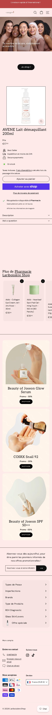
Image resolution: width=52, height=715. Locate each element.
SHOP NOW (26, 401)
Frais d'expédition (24, 170)
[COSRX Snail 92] (26, 432)
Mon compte (7, 640)
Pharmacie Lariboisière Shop (16, 273)
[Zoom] (41, 121)
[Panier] (41, 12)
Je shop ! (26, 67)
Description (8, 215)
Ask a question (9, 220)
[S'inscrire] (41, 568)
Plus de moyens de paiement (26, 193)
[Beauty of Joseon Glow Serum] (26, 363)
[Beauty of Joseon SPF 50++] (26, 496)
